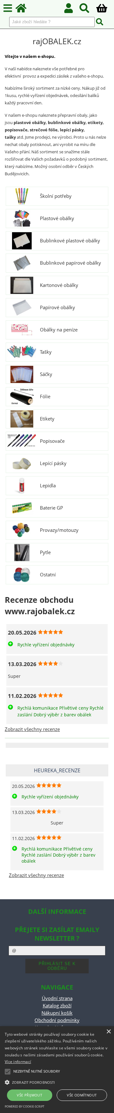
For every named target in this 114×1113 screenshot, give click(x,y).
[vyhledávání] (87, 10)
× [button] (108, 1031)
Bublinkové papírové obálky (70, 263)
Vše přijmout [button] (29, 1095)
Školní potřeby (56, 196)
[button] (57, 1082)
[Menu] (8, 8)
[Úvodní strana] (25, 10)
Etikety (47, 419)
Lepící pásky (53, 463)
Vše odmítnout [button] (82, 1095)
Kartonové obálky (59, 285)
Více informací (18, 1061)
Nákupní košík (57, 1013)
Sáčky (46, 374)
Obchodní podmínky (57, 1020)
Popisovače (52, 441)
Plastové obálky (57, 218)
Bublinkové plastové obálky (70, 241)
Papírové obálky (57, 307)
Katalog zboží (57, 1005)
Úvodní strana (57, 998)
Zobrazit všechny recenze (32, 729)
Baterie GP (51, 508)
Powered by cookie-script (24, 1106)
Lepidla (48, 486)
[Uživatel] (72, 10)
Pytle (45, 552)
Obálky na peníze (59, 330)
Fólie (45, 396)
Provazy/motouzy (59, 530)
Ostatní (48, 575)
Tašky (46, 352)
